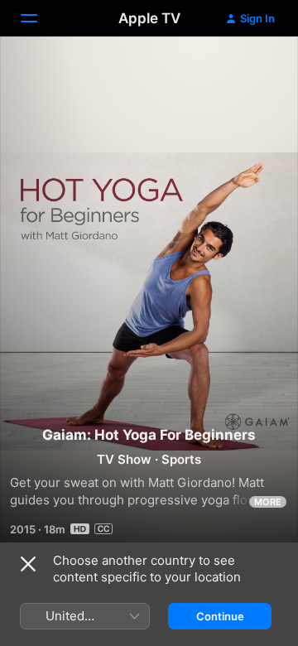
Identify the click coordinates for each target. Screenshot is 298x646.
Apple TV (149, 18)
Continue (220, 616)
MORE (267, 502)
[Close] (28, 564)
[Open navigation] (39, 18)
